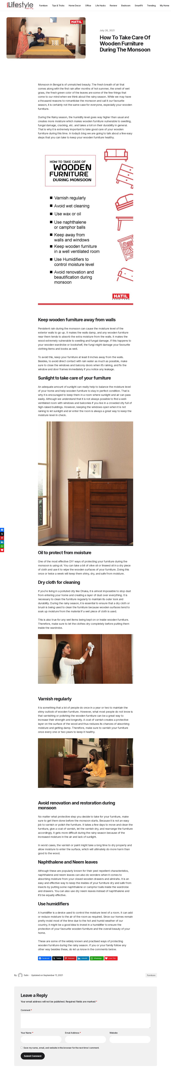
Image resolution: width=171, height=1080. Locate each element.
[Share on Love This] (2, 550)
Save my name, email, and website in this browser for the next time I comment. (61, 1047)
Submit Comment (32, 1056)
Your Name (27, 1032)
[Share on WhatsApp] (2, 546)
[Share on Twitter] (2, 534)
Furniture (151, 975)
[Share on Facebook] (2, 530)
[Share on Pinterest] (2, 538)
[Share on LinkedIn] (2, 542)
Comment (26, 1010)
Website (113, 1032)
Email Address (73, 1032)
